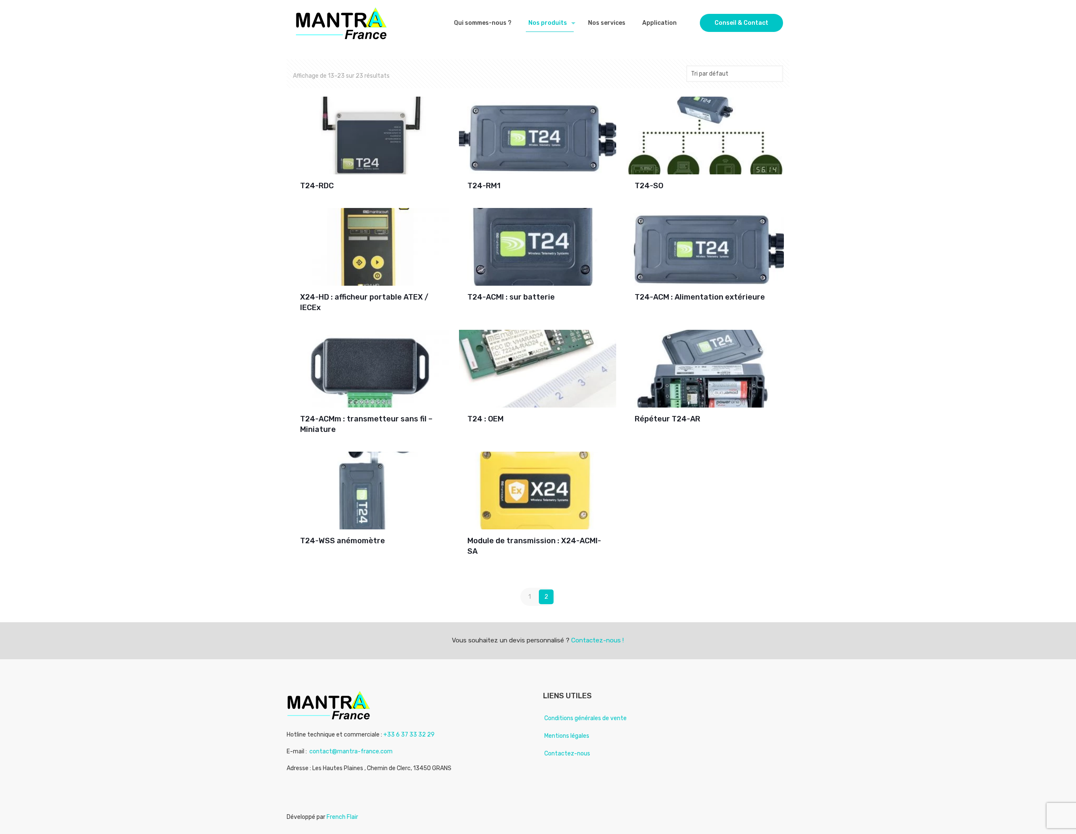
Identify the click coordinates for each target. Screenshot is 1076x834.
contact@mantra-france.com (351, 751)
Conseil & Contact (741, 22)
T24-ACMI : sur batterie (511, 297)
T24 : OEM (485, 419)
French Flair (342, 817)
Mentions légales (566, 735)
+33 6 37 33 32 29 (409, 734)
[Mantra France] (341, 23)
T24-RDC (317, 185)
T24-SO (649, 185)
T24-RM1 (484, 185)
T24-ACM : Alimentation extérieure (700, 297)
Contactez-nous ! (597, 640)
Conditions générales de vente (585, 718)
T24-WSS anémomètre (342, 540)
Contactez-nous (567, 753)
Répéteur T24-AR (667, 419)
